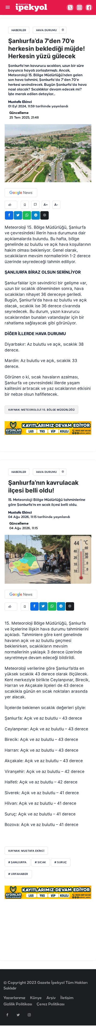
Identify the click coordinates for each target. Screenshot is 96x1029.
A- (56, 205)
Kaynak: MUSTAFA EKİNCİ (26, 850)
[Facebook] (7, 1014)
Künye (36, 998)
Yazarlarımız (14, 998)
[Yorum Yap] (35, 205)
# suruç (61, 862)
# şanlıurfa (17, 862)
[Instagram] (29, 1014)
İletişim (66, 998)
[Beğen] (11, 205)
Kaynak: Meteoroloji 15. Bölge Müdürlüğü (41, 409)
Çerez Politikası (50, 1004)
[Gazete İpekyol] (31, 7)
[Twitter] (18, 1014)
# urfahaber (18, 874)
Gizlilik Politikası (17, 1004)
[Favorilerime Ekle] (25, 205)
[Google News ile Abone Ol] (21, 192)
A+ (46, 205)
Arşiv (51, 998)
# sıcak (40, 862)
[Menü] (7, 8)
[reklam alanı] (48, 428)
